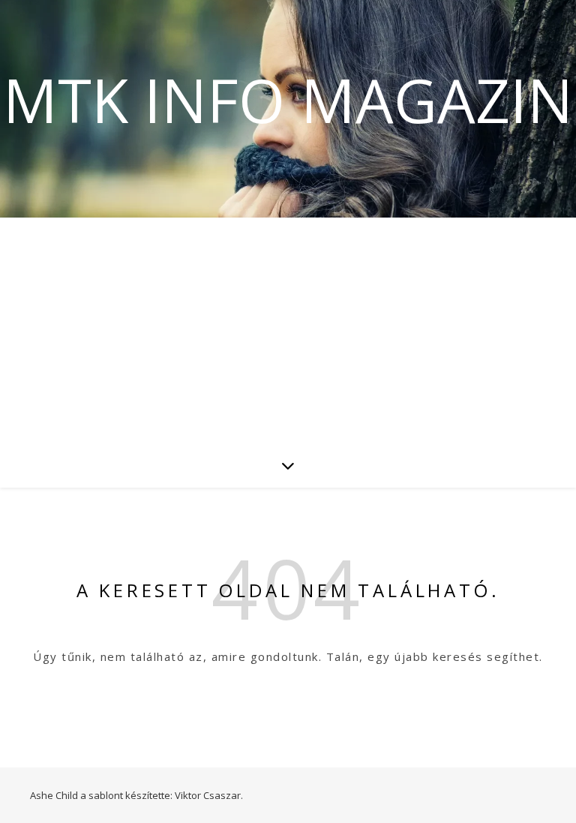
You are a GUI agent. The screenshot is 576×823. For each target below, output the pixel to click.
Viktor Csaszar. (209, 795)
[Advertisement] (288, 330)
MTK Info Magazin (288, 100)
